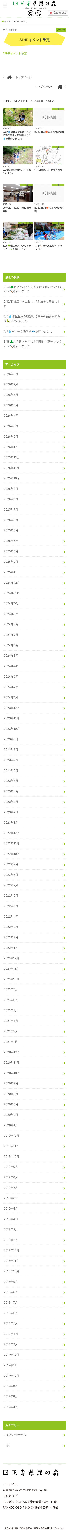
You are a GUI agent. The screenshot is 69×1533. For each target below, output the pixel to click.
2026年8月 (11, 374)
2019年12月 (11, 1135)
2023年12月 (12, 708)
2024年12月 (12, 582)
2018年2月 (11, 1344)
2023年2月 (11, 812)
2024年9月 (11, 614)
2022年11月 (11, 843)
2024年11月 (11, 593)
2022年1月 (11, 948)
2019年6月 (11, 1198)
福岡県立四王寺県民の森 (33, 1528)
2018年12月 (11, 1250)
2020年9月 (11, 1083)
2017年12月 (11, 1354)
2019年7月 (11, 1188)
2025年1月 (11, 572)
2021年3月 (11, 1031)
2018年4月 (11, 1334)
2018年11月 (11, 1260)
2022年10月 (12, 854)
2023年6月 (11, 770)
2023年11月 (11, 718)
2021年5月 (11, 1010)
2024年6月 (11, 645)
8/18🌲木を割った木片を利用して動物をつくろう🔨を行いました (33, 344)
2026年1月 (11, 447)
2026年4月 (11, 415)
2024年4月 (11, 666)
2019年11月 (11, 1146)
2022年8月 (11, 874)
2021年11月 (11, 968)
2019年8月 (11, 1177)
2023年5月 (11, 781)
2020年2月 (11, 1114)
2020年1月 (11, 1125)
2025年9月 (11, 488)
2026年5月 (11, 405)
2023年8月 (11, 749)
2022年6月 (11, 895)
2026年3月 (11, 426)
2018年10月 (11, 1271)
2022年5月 (11, 906)
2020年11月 (11, 1062)
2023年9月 (11, 739)
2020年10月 (12, 1073)
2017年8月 (11, 1386)
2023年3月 (11, 801)
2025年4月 (11, 541)
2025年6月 (11, 520)
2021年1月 (11, 1041)
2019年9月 (11, 1167)
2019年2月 (11, 1240)
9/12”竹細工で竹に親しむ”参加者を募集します (32, 304)
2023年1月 (11, 822)
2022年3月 (11, 927)
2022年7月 (11, 885)
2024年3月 (11, 676)
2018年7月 (11, 1302)
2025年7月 (11, 509)
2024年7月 (11, 634)
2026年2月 (11, 436)
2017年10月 (11, 1375)
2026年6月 (11, 395)
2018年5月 (11, 1323)
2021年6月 (11, 1000)
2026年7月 (11, 384)
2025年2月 (11, 561)
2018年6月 (11, 1313)
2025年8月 (11, 499)
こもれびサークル (15, 1434)
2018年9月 (11, 1281)
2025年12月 (12, 457)
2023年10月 (12, 728)
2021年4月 (11, 1020)
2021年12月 (11, 958)
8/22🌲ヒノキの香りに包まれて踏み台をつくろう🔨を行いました (33, 289)
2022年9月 (11, 864)
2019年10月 (11, 1156)
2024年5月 (11, 655)
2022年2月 (11, 937)
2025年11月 (11, 468)
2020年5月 (11, 1104)
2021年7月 (11, 989)
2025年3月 (11, 551)
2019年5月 (11, 1208)
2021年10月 (11, 979)
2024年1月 (11, 697)
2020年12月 (12, 1052)
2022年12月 (12, 833)
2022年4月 (11, 916)
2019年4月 (11, 1219)
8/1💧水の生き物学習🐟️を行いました (28, 331)
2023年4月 (11, 791)
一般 (6, 1445)
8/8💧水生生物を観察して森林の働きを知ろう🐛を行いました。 (32, 318)
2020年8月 (11, 1094)
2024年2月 (11, 687)
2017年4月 (11, 1407)
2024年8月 (11, 624)
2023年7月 (11, 760)
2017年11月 (11, 1365)
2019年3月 (11, 1229)
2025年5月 (11, 530)
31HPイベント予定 (15, 53)
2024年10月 (12, 603)
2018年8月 (11, 1292)
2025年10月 (12, 478)
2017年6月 (11, 1396)
